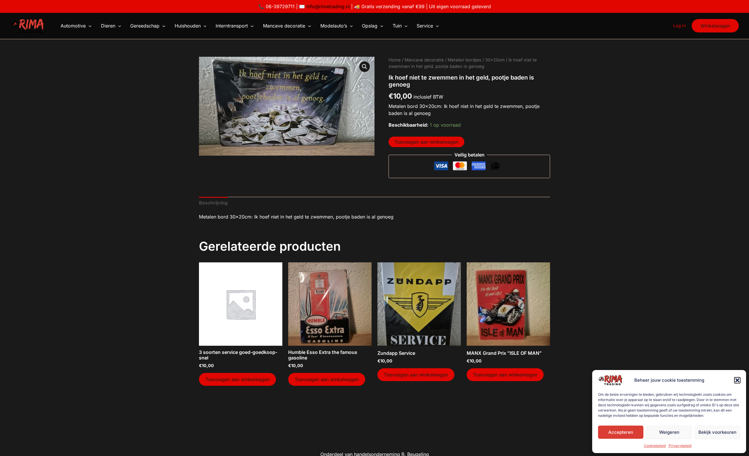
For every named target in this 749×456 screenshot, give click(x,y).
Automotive (73, 26)
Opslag (369, 26)
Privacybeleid (680, 445)
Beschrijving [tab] (213, 203)
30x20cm (495, 60)
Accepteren (620, 432)
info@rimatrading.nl (327, 6)
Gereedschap (144, 26)
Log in (679, 25)
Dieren (108, 26)
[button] (737, 380)
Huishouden (188, 26)
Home (395, 60)
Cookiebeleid (655, 445)
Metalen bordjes (464, 60)
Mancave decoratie (284, 26)
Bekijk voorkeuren (717, 432)
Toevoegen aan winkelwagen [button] (237, 379)
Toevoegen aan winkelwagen (426, 142)
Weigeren (669, 432)
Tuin (397, 26)
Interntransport (232, 26)
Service (425, 26)
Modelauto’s (333, 26)
